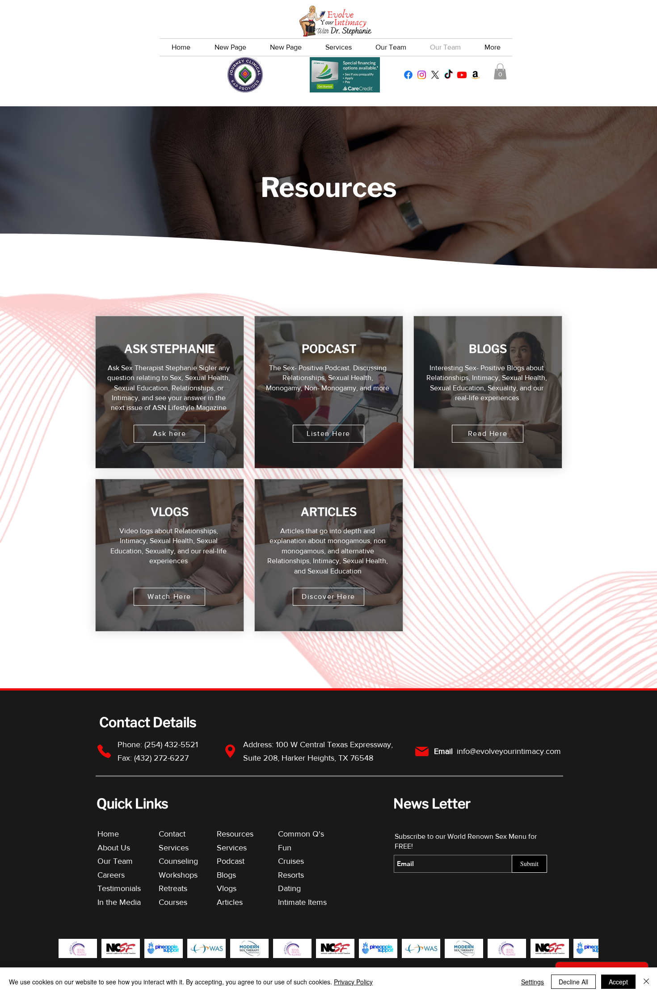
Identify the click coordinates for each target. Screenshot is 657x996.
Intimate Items (302, 902)
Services (174, 847)
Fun (284, 847)
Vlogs (226, 888)
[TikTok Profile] (448, 74)
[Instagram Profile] (421, 74)
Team (123, 861)
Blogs (226, 874)
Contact (172, 833)
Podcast (230, 861)
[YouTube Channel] (461, 74)
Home (108, 833)
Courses (173, 902)
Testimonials (120, 888)
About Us (113, 847)
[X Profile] (435, 74)
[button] (500, 71)
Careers (111, 874)
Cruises (291, 861)
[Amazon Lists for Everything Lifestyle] (475, 74)
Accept (618, 981)
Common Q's (301, 833)
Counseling (178, 861)
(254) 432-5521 (172, 744)
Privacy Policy (353, 981)
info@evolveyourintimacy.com (509, 751)
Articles (230, 902)
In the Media (119, 902)
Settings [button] (532, 981)
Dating (289, 888)
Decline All (573, 981)
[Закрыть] (646, 982)
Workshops (178, 874)
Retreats (173, 888)
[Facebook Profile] (408, 74)
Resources (235, 833)
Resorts (291, 874)
